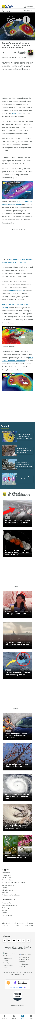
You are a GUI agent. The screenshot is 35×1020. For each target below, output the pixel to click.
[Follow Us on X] (28, 940)
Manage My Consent (9, 885)
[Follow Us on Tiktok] (19, 940)
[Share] (3, 53)
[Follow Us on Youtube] (14, 940)
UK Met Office (16, 113)
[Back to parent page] (6, 9)
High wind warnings (16, 290)
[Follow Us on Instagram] (9, 940)
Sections (27, 11)
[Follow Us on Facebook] (4, 940)
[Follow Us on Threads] (23, 940)
